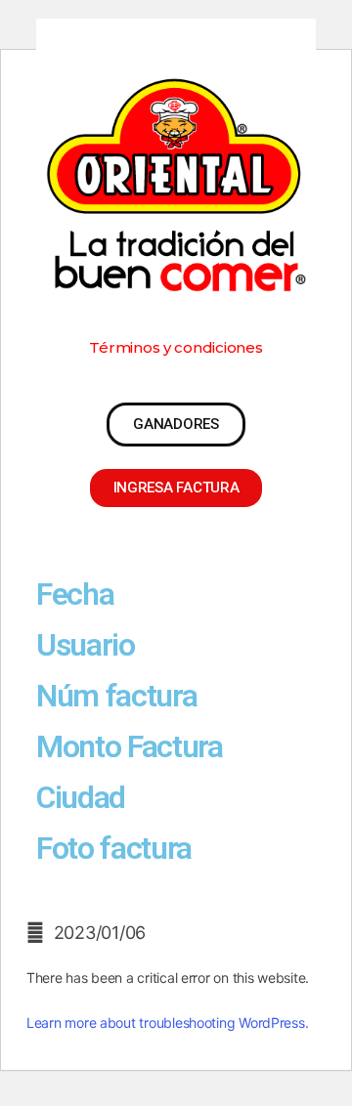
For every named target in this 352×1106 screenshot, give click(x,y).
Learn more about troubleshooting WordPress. (167, 1022)
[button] (176, 347)
